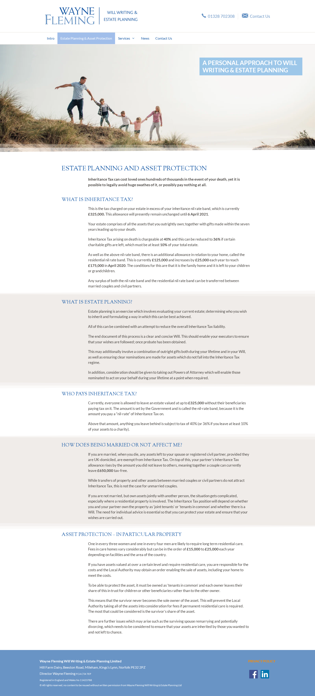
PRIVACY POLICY (261, 661)
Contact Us (260, 16)
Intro (50, 38)
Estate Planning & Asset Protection (86, 38)
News (145, 38)
